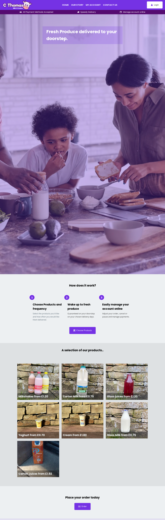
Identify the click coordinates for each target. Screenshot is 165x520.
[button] (155, 4)
